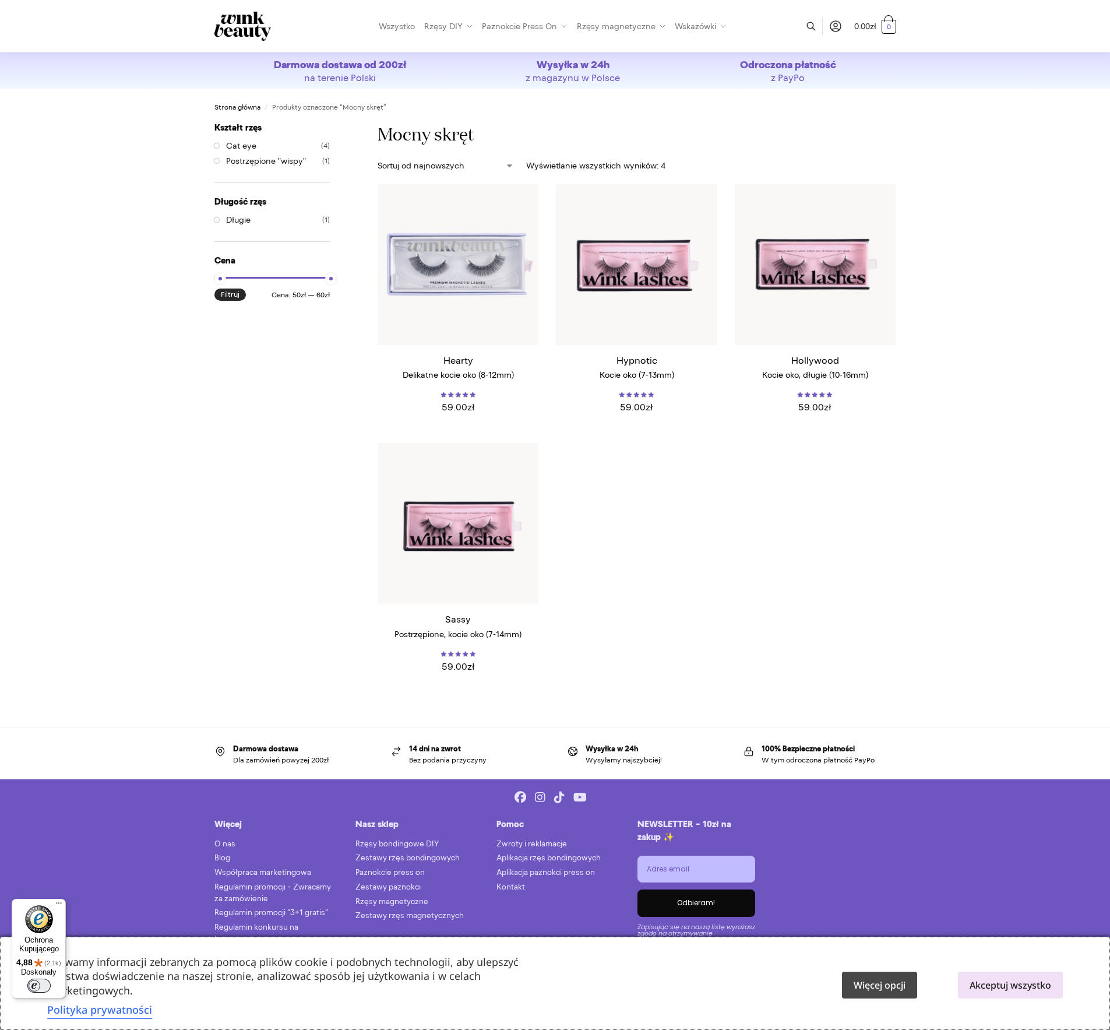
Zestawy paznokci (388, 887)
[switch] (39, 986)
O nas (224, 844)
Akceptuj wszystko (1010, 985)
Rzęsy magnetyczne (391, 901)
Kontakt (510, 887)
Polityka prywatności (99, 1010)
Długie (238, 220)
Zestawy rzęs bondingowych (407, 858)
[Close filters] (333, 127)
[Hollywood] (815, 264)
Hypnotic (636, 360)
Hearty (458, 360)
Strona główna (237, 107)
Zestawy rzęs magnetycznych (409, 915)
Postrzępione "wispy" (266, 161)
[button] (875, 26)
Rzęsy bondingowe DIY (397, 844)
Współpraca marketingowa (262, 872)
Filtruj (230, 294)
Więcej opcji (879, 985)
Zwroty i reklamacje (531, 844)
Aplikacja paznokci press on (545, 872)
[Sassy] (458, 523)
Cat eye (241, 146)
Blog (222, 858)
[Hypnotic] (636, 264)
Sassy (458, 619)
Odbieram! (696, 903)
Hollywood (815, 360)
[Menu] (59, 906)
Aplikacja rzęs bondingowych (548, 858)
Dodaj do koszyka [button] (458, 431)
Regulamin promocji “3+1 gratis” (271, 912)
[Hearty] (458, 264)
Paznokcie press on (390, 872)
